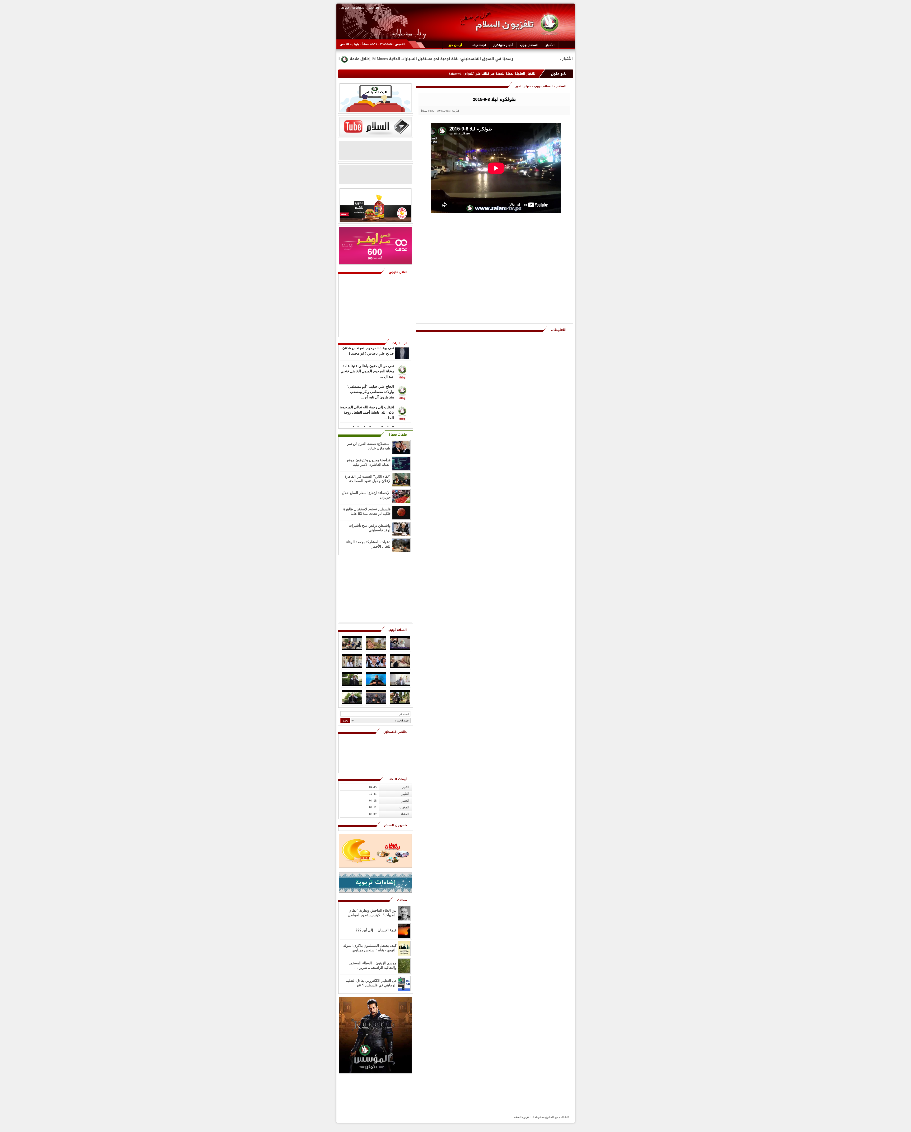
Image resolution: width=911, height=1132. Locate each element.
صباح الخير (523, 86)
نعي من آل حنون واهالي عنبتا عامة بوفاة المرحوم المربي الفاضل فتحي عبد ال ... (367, 358)
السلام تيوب (543, 86)
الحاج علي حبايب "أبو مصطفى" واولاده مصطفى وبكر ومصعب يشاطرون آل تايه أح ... (370, 378)
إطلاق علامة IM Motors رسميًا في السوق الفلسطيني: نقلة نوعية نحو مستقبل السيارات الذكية (544, 59)
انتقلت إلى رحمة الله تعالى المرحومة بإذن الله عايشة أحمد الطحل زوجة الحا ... (366, 399)
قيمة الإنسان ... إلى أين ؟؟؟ (376, 930)
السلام (561, 86)
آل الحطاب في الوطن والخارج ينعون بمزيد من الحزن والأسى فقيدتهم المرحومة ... (367, 419)
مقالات (402, 900)
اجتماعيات (399, 343)
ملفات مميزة (397, 435)
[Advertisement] (536, 248)
